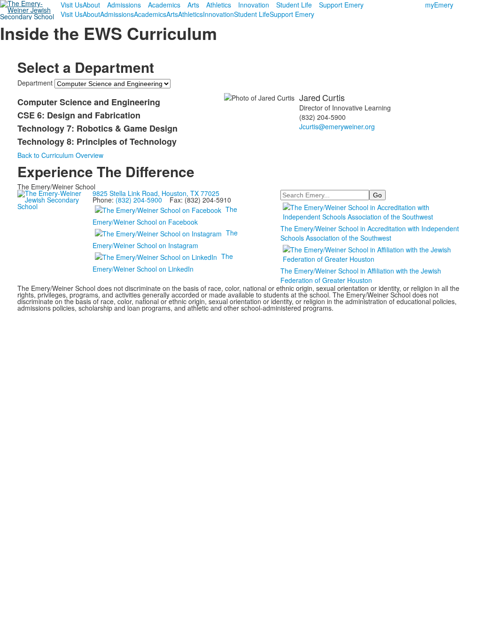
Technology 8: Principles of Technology (97, 141)
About (91, 4)
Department (35, 82)
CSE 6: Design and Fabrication (78, 115)
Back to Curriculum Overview (60, 155)
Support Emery (341, 4)
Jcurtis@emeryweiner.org (337, 126)
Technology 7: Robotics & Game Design (97, 128)
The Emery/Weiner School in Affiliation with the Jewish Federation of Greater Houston (360, 275)
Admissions (124, 4)
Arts (193, 4)
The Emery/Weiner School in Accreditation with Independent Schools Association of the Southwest (369, 233)
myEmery (439, 4)
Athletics (218, 4)
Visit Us (72, 4)
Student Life (294, 4)
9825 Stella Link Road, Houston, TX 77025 (156, 193)
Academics (164, 4)
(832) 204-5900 (139, 199)
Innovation (253, 4)
